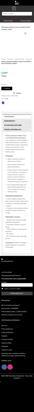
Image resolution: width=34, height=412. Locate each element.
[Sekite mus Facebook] (4, 367)
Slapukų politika (6, 343)
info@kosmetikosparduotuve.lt (11, 275)
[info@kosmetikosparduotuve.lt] (18, 8)
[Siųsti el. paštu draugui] (6, 102)
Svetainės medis (6, 350)
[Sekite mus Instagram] (10, 367)
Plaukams (10, 59)
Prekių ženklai (8, 20)
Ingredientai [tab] (9, 121)
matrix (6, 98)
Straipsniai (4, 346)
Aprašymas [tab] (9, 116)
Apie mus (4, 325)
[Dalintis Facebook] (3, 102)
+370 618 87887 (6, 272)
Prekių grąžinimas (7, 329)
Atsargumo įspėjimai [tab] (13, 125)
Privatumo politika (7, 339)
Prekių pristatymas (7, 332)
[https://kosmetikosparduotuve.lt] (17, 3)
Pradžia (3, 59)
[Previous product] (6, 68)
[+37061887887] (21, 8)
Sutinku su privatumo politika (12, 288)
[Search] (4, 17)
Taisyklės (4, 336)
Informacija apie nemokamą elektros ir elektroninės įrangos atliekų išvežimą (13, 355)
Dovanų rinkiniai (25, 20)
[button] (9, 8)
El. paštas (4, 282)
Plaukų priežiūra (19, 59)
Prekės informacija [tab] (12, 129)
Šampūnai (29, 59)
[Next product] (3, 68)
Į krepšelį (7, 88)
